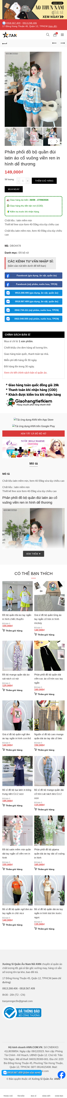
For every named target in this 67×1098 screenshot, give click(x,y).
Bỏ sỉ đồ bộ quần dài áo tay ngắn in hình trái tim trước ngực (48, 913)
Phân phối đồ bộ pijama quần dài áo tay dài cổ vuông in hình (49, 853)
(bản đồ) (52, 26)
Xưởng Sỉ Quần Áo (42, 1079)
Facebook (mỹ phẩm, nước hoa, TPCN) (36, 284)
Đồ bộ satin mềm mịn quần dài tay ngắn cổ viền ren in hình (16, 853)
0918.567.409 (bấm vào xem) (24, 1072)
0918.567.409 (13, 23)
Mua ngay (13, 189)
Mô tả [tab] (33, 463)
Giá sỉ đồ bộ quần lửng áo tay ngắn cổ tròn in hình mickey (48, 619)
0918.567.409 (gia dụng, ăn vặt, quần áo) (36, 301)
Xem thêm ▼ (33, 554)
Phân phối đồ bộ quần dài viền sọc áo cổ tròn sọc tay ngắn (48, 678)
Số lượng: (9, 179)
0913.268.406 (30, 23)
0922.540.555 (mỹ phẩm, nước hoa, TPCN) (36, 318)
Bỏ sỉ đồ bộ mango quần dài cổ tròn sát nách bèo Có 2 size (49, 794)
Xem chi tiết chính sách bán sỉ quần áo (25, 372)
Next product (62, 43)
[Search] (47, 34)
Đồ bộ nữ (24, 252)
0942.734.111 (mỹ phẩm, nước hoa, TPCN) (37, 310)
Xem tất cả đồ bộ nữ (33, 433)
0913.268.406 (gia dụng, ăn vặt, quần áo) (36, 293)
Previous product (54, 43)
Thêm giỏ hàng (44, 181)
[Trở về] (5, 43)
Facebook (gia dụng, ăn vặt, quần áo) (37, 275)
